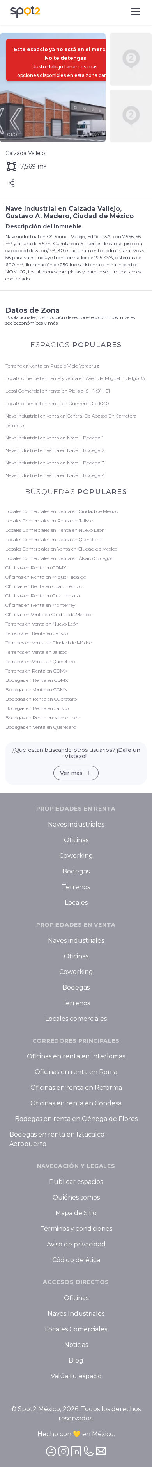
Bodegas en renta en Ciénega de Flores (76, 1119)
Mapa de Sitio (76, 1213)
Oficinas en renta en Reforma (76, 1088)
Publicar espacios (76, 1181)
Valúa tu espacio (76, 1376)
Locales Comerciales (76, 1329)
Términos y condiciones (76, 1228)
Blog (76, 1360)
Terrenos (76, 887)
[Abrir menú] (136, 12)
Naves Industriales (76, 1313)
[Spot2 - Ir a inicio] (25, 11)
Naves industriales (76, 824)
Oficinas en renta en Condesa (76, 1103)
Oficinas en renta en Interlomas (76, 1056)
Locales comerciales (76, 1018)
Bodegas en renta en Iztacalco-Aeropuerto (58, 1139)
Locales (76, 902)
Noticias (76, 1345)
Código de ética (76, 1260)
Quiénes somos (76, 1197)
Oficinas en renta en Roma (76, 1072)
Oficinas (76, 840)
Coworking (76, 855)
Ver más (71, 773)
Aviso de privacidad (76, 1244)
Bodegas (76, 871)
